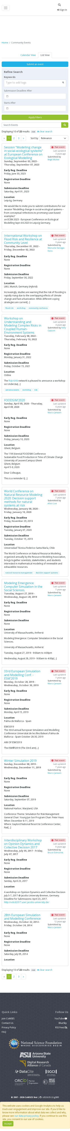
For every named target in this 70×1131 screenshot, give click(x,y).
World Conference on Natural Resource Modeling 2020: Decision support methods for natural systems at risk (23, 498)
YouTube (60, 1018)
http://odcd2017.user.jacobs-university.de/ (26, 902)
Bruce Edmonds (55, 852)
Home (5, 42)
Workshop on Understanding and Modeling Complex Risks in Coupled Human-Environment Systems (22, 325)
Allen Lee (52, 503)
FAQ (4, 1032)
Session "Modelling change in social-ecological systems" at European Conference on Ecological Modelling (23, 152)
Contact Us (7, 1023)
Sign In (63, 9)
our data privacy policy (26, 1115)
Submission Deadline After (18, 90)
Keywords (9, 77)
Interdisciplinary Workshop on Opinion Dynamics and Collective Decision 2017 (23, 843)
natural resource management (18, 572)
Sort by (34, 138)
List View (45, 55)
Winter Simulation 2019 (20, 761)
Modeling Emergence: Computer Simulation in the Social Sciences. (23, 586)
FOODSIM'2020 (14, 400)
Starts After (10, 102)
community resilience (38, 308)
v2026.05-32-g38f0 (51, 1097)
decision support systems (47, 572)
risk (36, 390)
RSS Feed (60, 1027)
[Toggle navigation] (6, 8)
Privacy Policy (9, 1027)
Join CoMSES (8, 1018)
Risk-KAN (13, 380)
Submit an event (35, 64)
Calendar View (28, 55)
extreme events (12, 390)
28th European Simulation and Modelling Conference (22, 917)
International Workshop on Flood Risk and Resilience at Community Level (23, 239)
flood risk (9, 308)
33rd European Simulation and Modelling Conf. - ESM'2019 (22, 674)
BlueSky (63, 1023)
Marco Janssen (54, 412)
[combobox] (35, 83)
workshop (21, 308)
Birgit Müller (53, 159)
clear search (45, 131)
